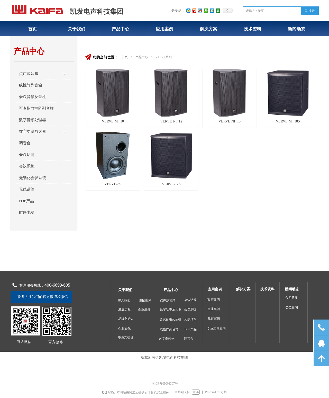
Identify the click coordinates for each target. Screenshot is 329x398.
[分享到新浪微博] (194, 10)
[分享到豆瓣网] (218, 10)
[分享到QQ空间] (188, 10)
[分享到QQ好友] (200, 10)
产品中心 (141, 57)
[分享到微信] (206, 10)
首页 (125, 57)
